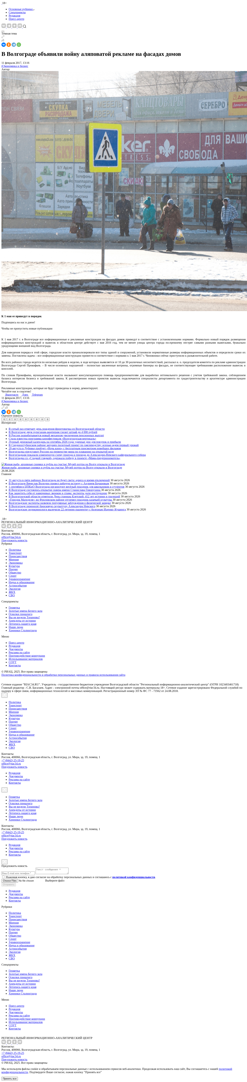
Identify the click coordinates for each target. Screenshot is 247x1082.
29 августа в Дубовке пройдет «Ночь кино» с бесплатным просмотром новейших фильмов (65, 448)
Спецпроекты (17, 12)
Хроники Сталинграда (23, 630)
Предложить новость (14, 540)
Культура (14, 566)
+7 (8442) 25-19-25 (12, 760)
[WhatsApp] (19, 44)
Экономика (16, 562)
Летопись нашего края (22, 623)
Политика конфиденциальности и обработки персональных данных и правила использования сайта (63, 674)
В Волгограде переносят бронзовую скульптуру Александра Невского (52, 506)
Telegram (37, 394)
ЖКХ (12, 592)
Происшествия (18, 556)
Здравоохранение (19, 579)
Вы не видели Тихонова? (24, 617)
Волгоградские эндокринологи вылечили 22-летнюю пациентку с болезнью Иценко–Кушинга (67, 509)
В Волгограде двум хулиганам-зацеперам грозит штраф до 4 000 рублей (53, 432)
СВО (12, 595)
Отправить (8, 884)
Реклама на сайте (19, 652)
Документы (16, 649)
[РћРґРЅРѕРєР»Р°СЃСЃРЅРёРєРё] (9, 44)
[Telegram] (14, 44)
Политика (15, 549)
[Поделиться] (2, 40)
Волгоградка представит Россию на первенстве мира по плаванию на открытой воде (61, 451)
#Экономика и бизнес (14, 66)
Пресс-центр (16, 18)
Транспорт (15, 553)
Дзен (25, 394)
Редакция (14, 15)
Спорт (12, 575)
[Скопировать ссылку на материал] (2, 37)
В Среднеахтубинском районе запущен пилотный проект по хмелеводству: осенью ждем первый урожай (74, 445)
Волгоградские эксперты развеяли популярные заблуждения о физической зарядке (60, 502)
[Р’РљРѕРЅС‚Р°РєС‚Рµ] (3, 44)
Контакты (15, 665)
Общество (15, 572)
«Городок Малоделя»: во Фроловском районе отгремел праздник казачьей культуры (61, 499)
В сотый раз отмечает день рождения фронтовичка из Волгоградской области (57, 428)
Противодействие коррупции (27, 655)
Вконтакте (12, 394)
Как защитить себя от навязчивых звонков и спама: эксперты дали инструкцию (58, 493)
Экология (14, 588)
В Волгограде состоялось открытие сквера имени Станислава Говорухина (55, 489)
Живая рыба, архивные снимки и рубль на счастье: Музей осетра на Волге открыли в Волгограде (61, 467)
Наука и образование (22, 582)
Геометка (14, 607)
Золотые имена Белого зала (25, 610)
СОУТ (12, 662)
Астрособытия (18, 585)
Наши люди (16, 627)
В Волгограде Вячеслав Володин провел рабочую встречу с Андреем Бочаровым (59, 483)
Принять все (9, 1078)
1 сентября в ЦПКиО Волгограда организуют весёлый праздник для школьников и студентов (66, 486)
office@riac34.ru (11, 537)
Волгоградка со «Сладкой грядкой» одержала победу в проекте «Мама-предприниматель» (64, 458)
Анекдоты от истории (22, 620)
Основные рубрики (21, 9)
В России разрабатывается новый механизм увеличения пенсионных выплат (56, 435)
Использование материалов (26, 658)
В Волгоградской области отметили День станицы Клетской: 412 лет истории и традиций (64, 496)
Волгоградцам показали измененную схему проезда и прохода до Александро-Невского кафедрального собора (77, 454)
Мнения (14, 559)
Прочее (13, 569)
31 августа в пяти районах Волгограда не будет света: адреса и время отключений (59, 480)
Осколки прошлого (20, 614)
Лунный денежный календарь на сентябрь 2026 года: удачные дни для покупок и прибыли (65, 441)
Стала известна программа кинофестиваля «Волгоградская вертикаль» (52, 438)
